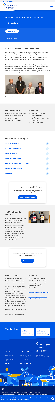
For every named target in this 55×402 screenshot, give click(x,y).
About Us (8, 352)
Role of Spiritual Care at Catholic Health (39, 292)
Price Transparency (20, 394)
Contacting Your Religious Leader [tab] (17, 163)
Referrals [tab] (8, 173)
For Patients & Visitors (26, 352)
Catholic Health (8, 1)
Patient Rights (37, 392)
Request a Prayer (12, 31)
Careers (7, 363)
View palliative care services (27, 197)
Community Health (25, 356)
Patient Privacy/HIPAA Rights (26, 392)
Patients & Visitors (38, 17)
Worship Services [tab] (11, 153)
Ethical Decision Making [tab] (13, 168)
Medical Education (25, 363)
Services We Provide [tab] (12, 143)
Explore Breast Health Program (42, 332)
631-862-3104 (12, 38)
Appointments (9, 360)
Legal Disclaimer (5, 392)
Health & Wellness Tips (26, 332)
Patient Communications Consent (8, 394)
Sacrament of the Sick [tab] (13, 148)
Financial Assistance (30, 394)
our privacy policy (9, 399)
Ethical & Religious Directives (41, 394)
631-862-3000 (41, 351)
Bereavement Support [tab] (13, 158)
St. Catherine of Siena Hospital (23, 17)
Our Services (9, 356)
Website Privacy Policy (14, 392)
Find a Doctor (24, 360)
